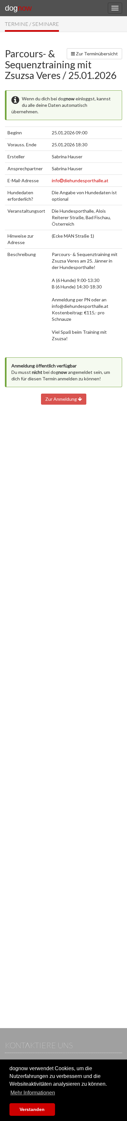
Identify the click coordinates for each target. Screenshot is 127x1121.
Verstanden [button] (32, 1109)
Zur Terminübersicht (96, 53)
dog (18, 8)
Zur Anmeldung (61, 399)
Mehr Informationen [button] (32, 1092)
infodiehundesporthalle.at (80, 180)
